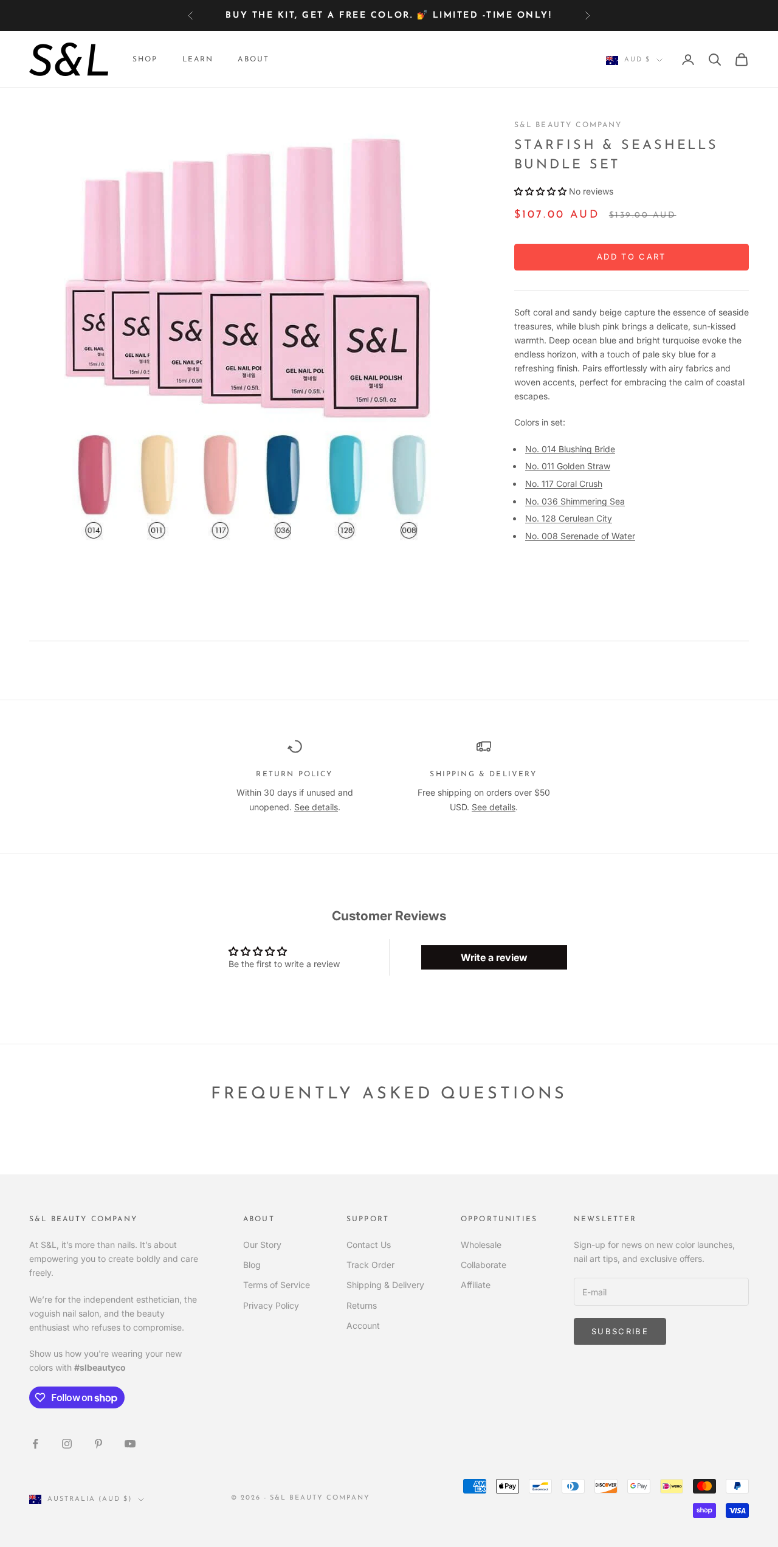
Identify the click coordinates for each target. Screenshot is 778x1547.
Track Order (370, 1264)
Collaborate (483, 1264)
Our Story (262, 1244)
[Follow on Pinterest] (98, 1444)
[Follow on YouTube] (130, 1444)
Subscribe (620, 1331)
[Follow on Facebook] (35, 1444)
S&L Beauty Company (568, 125)
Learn (198, 59)
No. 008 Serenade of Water (580, 536)
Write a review (494, 957)
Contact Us (368, 1244)
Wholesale (481, 1244)
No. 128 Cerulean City (568, 519)
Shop (145, 59)
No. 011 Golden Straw (567, 466)
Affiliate (476, 1285)
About (253, 59)
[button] (540, 191)
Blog (252, 1264)
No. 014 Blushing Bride (570, 449)
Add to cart (631, 257)
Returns (361, 1305)
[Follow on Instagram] (67, 1444)
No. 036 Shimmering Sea (575, 502)
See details (316, 807)
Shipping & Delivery (385, 1285)
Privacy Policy (271, 1305)
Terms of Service (276, 1285)
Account (363, 1325)
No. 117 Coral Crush (563, 484)
